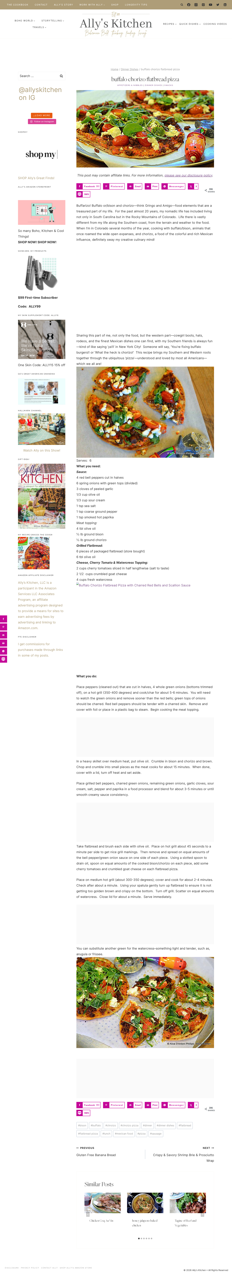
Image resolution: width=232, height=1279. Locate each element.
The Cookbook (17, 4)
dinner (147, 1125)
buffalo (96, 1125)
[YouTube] (210, 5)
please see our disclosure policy (188, 175)
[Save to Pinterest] (3, 627)
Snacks (168, 85)
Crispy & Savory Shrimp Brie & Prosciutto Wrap (183, 1154)
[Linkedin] (225, 5)
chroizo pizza (129, 1125)
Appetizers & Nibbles (130, 85)
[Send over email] (3, 635)
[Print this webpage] (3, 643)
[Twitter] (218, 5)
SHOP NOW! (27, 242)
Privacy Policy (30, 1268)
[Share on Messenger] (3, 651)
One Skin (25, 365)
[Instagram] (196, 5)
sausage (155, 1133)
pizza (141, 1133)
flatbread (185, 1125)
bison (82, 1125)
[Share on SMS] (3, 659)
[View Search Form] (182, 5)
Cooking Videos (215, 24)
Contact (41, 4)
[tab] (139, 1238)
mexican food (124, 1133)
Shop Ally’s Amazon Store (76, 1268)
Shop (115, 4)
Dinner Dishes (153, 85)
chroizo (110, 1125)
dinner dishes (165, 1125)
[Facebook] (189, 5)
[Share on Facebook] (3, 618)
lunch (106, 1133)
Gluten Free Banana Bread (96, 1151)
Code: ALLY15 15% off (49, 365)
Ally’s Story (63, 4)
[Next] (202, 1214)
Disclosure (12, 1268)
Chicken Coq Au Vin (101, 1220)
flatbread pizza (88, 1133)
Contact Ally (49, 1268)
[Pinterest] (203, 5)
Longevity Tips (136, 4)
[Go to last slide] (88, 1214)
